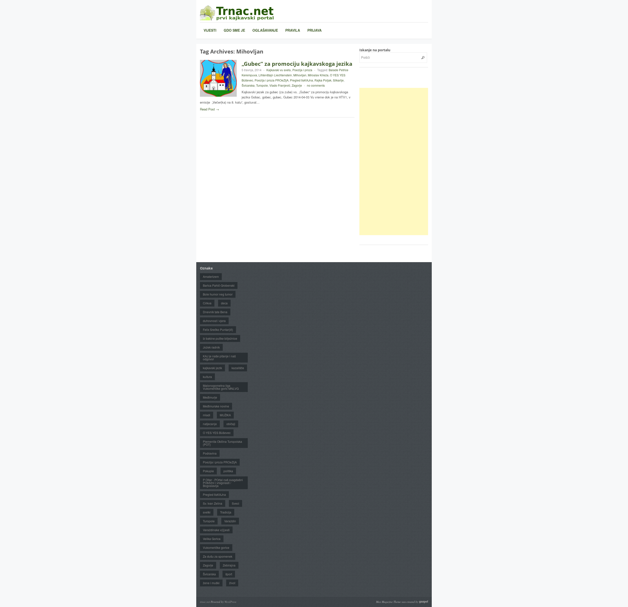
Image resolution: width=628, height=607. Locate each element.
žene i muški (211, 583)
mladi (206, 415)
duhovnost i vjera (214, 321)
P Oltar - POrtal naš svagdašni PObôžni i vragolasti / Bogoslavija (223, 483)
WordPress (230, 602)
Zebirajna (229, 565)
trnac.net (205, 602)
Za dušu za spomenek (217, 556)
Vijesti (210, 30)
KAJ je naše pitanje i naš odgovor (219, 357)
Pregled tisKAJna (301, 80)
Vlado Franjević (279, 85)
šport (228, 574)
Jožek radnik (211, 347)
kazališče (238, 368)
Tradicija (225, 512)
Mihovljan (299, 75)
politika (228, 471)
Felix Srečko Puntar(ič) (218, 329)
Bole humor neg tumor (218, 294)
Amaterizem (211, 276)
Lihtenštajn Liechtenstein (275, 75)
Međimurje (210, 397)
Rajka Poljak (322, 80)
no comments (316, 85)
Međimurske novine (216, 406)
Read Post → (209, 109)
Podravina (210, 453)
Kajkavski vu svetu (278, 70)
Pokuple (208, 471)
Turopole (262, 85)
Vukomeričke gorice (216, 547)
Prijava (314, 30)
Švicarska (248, 85)
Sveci (235, 503)
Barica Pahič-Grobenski (219, 285)
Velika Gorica (212, 539)
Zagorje (297, 85)
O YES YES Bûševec (217, 433)
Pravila (292, 30)
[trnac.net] (237, 12)
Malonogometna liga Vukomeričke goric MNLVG (221, 387)
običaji (230, 424)
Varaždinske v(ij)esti (216, 530)
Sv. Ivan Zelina (212, 503)
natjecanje (210, 424)
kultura (207, 377)
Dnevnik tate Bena (215, 312)
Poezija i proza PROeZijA (271, 80)
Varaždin (230, 521)
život (232, 583)
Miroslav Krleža (318, 75)
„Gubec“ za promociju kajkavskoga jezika (297, 63)
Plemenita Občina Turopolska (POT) (222, 442)
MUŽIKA (225, 415)
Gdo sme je (234, 30)
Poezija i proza (302, 70)
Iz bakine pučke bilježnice (220, 338)
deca (224, 303)
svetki (206, 512)
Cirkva (207, 303)
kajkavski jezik (212, 368)
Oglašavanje (265, 30)
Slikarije (338, 80)
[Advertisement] (396, 161)
